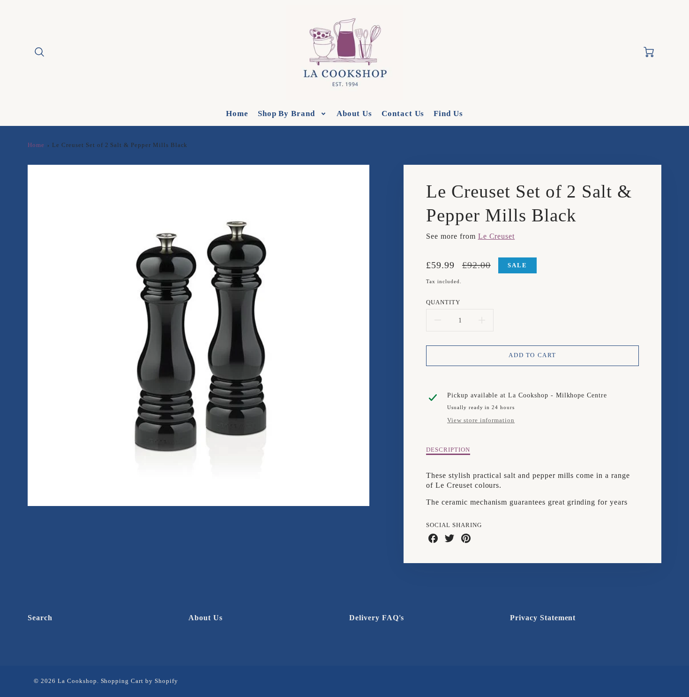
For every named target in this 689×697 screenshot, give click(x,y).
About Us (354, 113)
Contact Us (403, 113)
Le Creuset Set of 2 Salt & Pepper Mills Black (119, 145)
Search (40, 618)
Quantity (443, 302)
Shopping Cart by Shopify (139, 681)
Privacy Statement (543, 618)
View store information (481, 420)
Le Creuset (496, 236)
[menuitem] (237, 113)
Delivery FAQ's (376, 618)
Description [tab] (448, 450)
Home (237, 113)
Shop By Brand (286, 113)
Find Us (448, 113)
